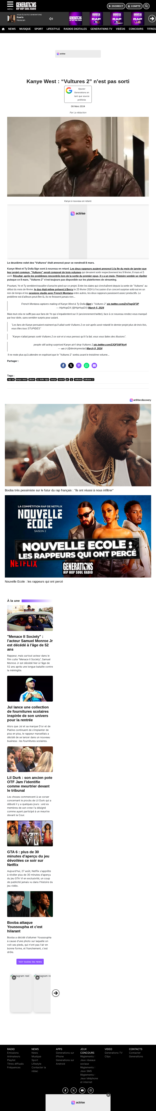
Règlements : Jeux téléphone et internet (89, 1078)
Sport (38, 29)
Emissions (13, 1052)
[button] (21, 993)
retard (61, 379)
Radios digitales (75, 29)
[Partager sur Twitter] (70, 366)
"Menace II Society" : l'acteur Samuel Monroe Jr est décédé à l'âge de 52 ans (30, 642)
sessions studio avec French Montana (51, 293)
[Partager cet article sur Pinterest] (78, 366)
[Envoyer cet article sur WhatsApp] (85, 366)
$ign (88, 304)
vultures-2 (89, 379)
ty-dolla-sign (43, 379)
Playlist (11, 1060)
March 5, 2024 (96, 307)
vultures (78, 379)
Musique (25, 29)
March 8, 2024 (94, 348)
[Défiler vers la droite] (55, 993)
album (32, 379)
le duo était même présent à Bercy (53, 289)
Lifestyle (53, 29)
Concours (136, 29)
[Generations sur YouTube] (82, 1090)
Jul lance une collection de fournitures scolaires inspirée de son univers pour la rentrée (28, 713)
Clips (107, 1056)
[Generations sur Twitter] (74, 1090)
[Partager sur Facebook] (62, 366)
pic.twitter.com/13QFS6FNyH (110, 344)
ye (67, 379)
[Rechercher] (146, 6)
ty (71, 379)
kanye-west (21, 379)
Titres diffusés (15, 1063)
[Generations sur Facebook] (65, 1090)
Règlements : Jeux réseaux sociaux (88, 1060)
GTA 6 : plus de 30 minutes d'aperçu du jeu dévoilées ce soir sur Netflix (28, 858)
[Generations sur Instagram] (91, 1090)
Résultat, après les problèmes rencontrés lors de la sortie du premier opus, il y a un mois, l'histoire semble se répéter (80, 276)
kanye (53, 379)
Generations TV (101, 29)
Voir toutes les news (30, 961)
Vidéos (120, 29)
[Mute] (51, 18)
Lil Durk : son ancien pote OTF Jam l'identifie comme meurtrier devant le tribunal (29, 784)
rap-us (11, 379)
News (12, 29)
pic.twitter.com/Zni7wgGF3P (123, 304)
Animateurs (13, 1056)
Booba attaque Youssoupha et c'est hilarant (24, 926)
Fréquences (13, 1067)
